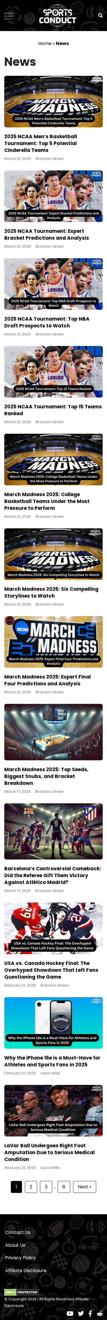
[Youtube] (69, 1313)
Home (45, 43)
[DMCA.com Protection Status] (21, 1292)
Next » (84, 1186)
